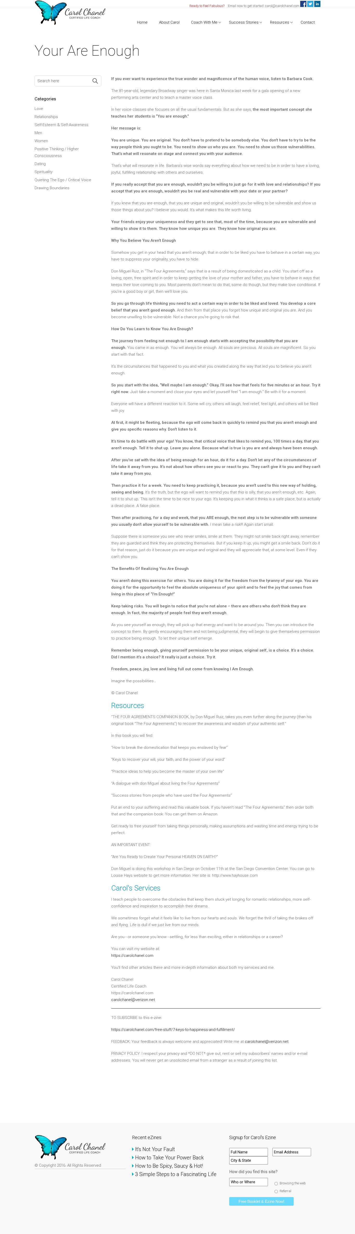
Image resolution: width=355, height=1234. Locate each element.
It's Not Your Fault (155, 1149)
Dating (40, 163)
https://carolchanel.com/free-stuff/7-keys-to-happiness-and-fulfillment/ (173, 1029)
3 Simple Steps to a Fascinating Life (176, 1174)
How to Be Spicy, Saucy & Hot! (169, 1166)
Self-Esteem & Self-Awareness (61, 124)
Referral (285, 1191)
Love (39, 108)
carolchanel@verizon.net (133, 999)
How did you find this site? (253, 1171)
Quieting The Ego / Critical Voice (63, 180)
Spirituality (43, 172)
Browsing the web (293, 1183)
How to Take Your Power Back (170, 1157)
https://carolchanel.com (132, 955)
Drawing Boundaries (52, 188)
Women (41, 141)
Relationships (46, 116)
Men (38, 133)
